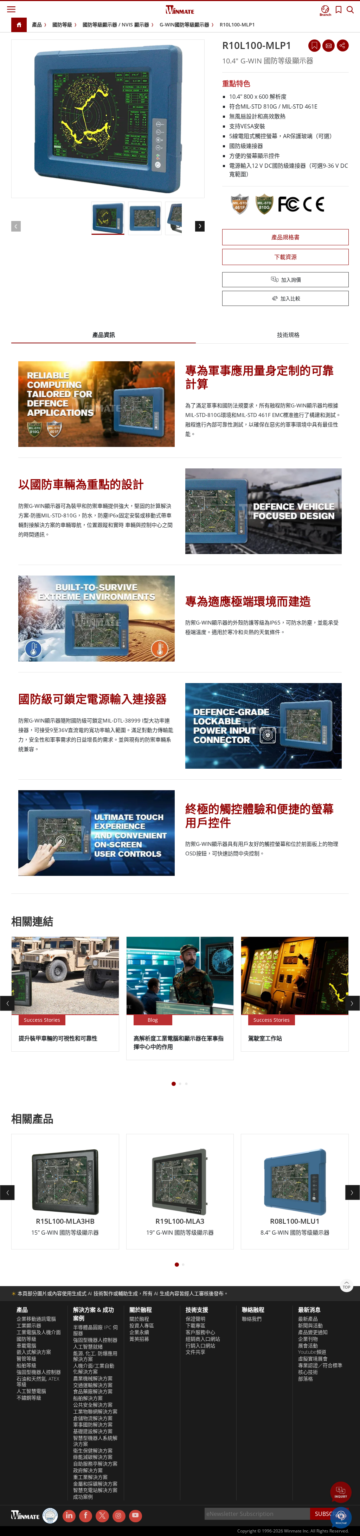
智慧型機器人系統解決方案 (95, 1441)
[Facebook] (85, 1516)
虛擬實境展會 (313, 1359)
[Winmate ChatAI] (341, 1517)
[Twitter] (102, 1515)
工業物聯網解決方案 (95, 1411)
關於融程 (139, 1319)
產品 (37, 24)
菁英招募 (139, 1339)
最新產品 (308, 1319)
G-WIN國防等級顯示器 (184, 24)
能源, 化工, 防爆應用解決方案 (95, 1356)
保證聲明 (195, 1319)
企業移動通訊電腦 (36, 1319)
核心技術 (308, 1372)
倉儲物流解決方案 (92, 1418)
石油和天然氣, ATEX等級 (38, 1382)
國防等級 (62, 24)
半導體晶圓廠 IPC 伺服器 (95, 1330)
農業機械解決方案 (92, 1378)
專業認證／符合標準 (320, 1365)
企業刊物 (308, 1339)
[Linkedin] (69, 1516)
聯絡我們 (252, 1319)
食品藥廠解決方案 (92, 1391)
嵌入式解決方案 (34, 1352)
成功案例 (83, 1497)
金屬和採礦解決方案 (95, 1484)
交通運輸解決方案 (92, 1385)
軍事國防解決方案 (92, 1424)
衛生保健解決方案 (92, 1451)
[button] (341, 1493)
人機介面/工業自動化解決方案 (93, 1369)
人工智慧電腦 (31, 1391)
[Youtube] (135, 1516)
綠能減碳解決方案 (92, 1457)
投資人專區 (141, 1325)
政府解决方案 (88, 1470)
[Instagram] (119, 1516)
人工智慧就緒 (88, 1347)
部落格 (305, 1379)
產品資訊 (103, 335)
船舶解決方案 (88, 1398)
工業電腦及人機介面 (39, 1332)
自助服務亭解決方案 (95, 1464)
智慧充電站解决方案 (95, 1490)
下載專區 (195, 1325)
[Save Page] (314, 45)
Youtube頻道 (312, 1352)
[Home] (18, 25)
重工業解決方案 (90, 1477)
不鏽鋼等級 (29, 1398)
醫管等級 (26, 1359)
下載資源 (285, 257)
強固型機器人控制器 (39, 1372)
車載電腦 (26, 1346)
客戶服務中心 (200, 1332)
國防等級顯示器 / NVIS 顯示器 (116, 24)
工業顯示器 (29, 1325)
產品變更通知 (313, 1332)
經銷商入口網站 (203, 1339)
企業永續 (139, 1332)
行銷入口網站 (200, 1346)
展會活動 (308, 1346)
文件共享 (195, 1352)
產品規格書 (285, 237)
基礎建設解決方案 (92, 1431)
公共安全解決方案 (92, 1405)
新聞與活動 (310, 1325)
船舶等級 (26, 1365)
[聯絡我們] (328, 45)
